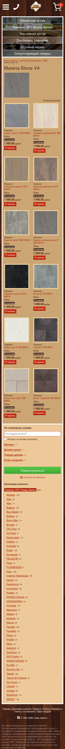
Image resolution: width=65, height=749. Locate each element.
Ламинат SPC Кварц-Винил (30, 60)
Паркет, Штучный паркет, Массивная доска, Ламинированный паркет (36, 7)
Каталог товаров (11, 60)
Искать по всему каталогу (22, 439)
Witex (45, 60)
